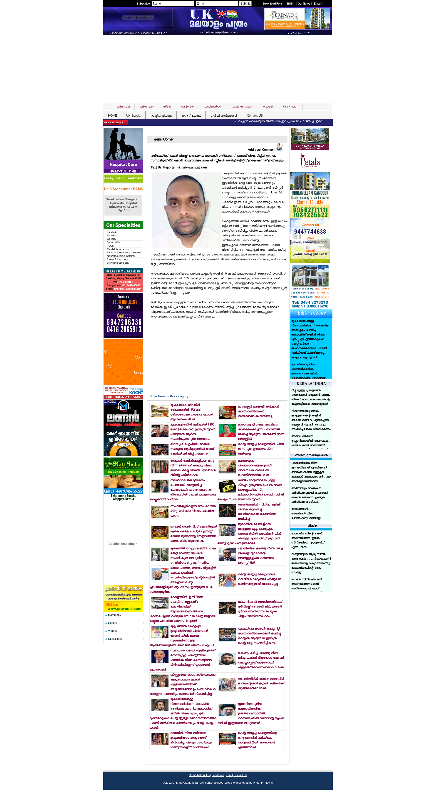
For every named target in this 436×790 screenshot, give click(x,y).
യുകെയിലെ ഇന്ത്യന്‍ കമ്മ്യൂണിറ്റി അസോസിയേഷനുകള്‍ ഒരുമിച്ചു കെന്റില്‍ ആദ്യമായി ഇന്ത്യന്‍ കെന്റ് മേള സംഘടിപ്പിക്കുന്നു (259, 636)
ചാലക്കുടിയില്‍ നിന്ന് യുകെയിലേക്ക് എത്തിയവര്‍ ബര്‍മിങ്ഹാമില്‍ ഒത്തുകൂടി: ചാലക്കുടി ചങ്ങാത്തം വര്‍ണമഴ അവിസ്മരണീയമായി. (311, 472)
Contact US (255, 116)
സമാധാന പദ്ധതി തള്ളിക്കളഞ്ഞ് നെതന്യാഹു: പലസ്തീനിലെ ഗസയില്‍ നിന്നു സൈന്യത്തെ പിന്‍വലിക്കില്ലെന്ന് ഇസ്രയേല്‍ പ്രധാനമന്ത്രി (182, 660)
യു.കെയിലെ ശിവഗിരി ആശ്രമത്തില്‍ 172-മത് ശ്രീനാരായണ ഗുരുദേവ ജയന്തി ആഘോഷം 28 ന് (191, 412)
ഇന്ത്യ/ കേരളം (191, 116)
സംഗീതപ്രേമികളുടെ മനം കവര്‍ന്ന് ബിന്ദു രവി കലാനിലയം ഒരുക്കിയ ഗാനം (193, 511)
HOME (112, 116)
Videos (112, 630)
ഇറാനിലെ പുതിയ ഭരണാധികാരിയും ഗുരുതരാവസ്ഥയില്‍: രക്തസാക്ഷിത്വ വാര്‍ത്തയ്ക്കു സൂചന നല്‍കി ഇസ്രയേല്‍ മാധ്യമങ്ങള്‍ (250, 714)
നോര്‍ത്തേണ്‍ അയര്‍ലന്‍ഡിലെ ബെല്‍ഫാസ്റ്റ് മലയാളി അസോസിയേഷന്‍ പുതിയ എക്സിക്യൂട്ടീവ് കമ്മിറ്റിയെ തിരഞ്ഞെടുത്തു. (308, 520)
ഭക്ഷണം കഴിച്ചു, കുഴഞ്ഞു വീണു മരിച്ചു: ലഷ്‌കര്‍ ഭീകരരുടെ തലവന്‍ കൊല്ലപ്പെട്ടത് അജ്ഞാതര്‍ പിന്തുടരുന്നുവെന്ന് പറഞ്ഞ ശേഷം (261, 660)
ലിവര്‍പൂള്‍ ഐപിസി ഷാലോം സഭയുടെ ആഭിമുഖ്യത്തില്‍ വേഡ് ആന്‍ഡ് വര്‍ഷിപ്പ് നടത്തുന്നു (192, 449)
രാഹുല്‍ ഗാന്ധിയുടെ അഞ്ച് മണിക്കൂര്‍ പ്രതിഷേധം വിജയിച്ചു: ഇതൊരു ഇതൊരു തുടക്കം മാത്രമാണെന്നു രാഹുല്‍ (287, 121)
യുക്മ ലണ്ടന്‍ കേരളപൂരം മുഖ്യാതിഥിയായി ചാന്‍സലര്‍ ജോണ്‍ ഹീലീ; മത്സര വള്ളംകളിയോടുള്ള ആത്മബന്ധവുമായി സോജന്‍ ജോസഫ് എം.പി (182, 636)
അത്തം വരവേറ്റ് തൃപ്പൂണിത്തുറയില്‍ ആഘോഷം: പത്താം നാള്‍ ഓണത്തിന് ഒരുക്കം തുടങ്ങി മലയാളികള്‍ (310, 423)
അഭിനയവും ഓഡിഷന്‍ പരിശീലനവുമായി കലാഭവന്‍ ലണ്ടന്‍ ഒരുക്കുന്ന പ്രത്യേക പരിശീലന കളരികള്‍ (309, 495)
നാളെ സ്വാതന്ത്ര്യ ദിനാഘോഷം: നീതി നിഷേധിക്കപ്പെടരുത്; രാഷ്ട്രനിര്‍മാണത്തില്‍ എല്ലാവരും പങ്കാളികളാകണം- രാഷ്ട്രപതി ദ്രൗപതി (310, 448)
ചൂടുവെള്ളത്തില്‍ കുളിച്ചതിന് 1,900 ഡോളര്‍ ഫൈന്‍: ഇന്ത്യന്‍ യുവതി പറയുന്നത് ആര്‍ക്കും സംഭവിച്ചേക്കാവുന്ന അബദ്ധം (192, 432)
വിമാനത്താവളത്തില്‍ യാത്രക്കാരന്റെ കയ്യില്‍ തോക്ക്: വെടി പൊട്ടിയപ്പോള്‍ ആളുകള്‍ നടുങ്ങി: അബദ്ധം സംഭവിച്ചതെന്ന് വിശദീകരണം (310, 399)
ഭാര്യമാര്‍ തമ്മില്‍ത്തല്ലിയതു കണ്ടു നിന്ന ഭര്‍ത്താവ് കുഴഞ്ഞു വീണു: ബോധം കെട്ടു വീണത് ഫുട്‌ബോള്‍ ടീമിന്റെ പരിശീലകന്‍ (193, 468)
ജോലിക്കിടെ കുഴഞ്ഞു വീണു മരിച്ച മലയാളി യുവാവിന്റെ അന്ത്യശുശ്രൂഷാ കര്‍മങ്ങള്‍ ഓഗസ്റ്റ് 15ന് (260, 555)
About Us (204, 775)
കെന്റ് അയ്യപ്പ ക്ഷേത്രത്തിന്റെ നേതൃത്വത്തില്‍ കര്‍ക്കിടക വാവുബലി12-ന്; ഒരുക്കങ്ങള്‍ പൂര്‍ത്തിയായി (257, 740)
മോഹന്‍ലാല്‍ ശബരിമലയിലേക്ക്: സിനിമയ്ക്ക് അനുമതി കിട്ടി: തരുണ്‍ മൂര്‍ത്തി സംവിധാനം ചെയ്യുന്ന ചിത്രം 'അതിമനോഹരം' (260, 609)
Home (193, 775)
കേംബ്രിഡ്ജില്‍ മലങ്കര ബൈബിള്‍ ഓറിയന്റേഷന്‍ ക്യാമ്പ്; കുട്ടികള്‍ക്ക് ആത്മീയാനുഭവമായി (261, 684)
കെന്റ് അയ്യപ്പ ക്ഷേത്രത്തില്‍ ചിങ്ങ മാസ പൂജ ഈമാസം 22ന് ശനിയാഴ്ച (261, 449)
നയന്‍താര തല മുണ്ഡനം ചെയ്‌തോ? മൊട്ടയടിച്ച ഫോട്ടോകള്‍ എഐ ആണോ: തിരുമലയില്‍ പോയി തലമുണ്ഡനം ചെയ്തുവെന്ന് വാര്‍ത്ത (183, 490)
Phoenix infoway (263, 782)
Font (229, 775)
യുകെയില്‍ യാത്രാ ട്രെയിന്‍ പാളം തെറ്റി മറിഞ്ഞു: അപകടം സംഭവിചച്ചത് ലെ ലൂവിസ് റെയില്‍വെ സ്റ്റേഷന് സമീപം (193, 555)
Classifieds (115, 638)
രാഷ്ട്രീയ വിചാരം (161, 116)
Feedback (218, 775)
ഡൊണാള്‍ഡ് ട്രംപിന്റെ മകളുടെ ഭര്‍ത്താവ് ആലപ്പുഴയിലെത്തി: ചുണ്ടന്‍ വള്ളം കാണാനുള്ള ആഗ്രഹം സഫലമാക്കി (310, 360)
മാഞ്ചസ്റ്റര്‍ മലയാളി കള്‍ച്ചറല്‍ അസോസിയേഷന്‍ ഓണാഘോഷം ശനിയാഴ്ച (258, 412)
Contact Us (240, 775)
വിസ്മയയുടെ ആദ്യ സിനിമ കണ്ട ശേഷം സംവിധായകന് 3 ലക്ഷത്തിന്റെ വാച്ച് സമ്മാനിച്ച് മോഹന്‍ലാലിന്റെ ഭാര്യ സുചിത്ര (311, 563)
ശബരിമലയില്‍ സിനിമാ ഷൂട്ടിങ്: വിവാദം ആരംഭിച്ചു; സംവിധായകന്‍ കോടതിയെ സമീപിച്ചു (259, 512)
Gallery (112, 623)
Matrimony (114, 615)
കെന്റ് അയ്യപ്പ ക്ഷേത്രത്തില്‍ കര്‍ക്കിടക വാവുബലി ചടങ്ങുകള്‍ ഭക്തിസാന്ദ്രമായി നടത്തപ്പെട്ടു (259, 579)
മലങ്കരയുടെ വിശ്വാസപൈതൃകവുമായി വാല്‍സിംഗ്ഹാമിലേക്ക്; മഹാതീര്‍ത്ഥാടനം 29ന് (254, 468)
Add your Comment (262, 150)
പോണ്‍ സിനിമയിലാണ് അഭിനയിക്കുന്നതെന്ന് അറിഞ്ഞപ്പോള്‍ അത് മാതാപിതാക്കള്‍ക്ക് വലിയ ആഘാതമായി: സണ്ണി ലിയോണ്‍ (308, 591)
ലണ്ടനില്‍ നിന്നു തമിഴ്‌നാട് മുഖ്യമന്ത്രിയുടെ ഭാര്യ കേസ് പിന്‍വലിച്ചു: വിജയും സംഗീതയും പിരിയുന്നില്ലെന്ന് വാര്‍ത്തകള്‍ (191, 740)
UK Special (133, 116)
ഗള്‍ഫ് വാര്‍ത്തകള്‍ (224, 116)
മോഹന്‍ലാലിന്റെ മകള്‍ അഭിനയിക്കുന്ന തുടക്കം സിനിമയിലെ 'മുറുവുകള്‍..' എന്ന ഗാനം (308, 541)
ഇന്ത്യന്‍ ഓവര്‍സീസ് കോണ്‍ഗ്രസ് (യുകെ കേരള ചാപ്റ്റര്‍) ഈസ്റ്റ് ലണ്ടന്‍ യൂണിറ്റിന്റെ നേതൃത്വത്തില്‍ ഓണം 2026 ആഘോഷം (193, 534)
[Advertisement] (219, 69)
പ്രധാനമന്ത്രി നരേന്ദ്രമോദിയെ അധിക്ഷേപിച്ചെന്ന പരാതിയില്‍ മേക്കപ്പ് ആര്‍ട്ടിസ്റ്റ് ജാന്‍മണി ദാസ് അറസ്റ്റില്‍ (261, 432)
